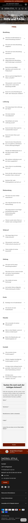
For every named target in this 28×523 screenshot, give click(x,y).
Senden (14, 444)
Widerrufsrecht (4, 518)
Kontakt (5, 482)
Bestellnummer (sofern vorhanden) (11, 413)
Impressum (17, 518)
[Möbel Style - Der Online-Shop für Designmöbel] (10, 9)
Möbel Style (7, 515)
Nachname (5, 406)
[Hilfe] (26, 4)
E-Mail (4, 420)
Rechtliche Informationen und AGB (8, 519)
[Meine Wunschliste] (22, 8)
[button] (25, 8)
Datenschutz (11, 518)
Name (4, 400)
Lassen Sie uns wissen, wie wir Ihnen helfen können (13, 428)
